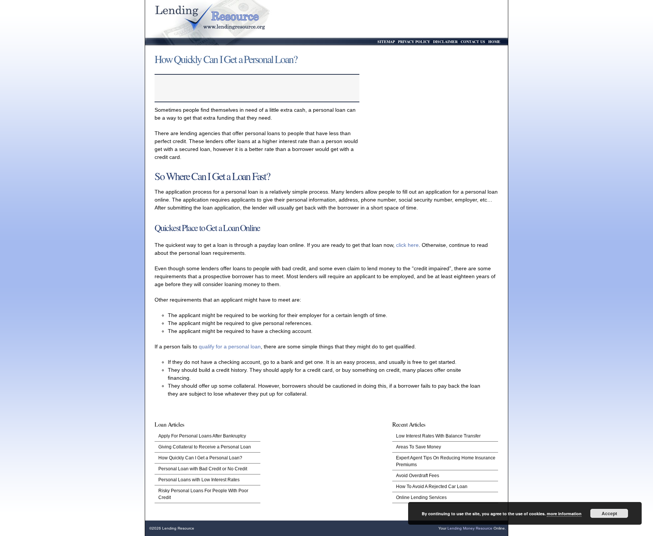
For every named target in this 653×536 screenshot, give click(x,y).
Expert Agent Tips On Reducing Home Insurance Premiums (445, 461)
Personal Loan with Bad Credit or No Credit (202, 468)
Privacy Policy (414, 41)
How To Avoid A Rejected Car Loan (431, 486)
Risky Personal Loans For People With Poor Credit (203, 494)
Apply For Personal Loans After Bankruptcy (202, 436)
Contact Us (473, 41)
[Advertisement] (431, 111)
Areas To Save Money (418, 447)
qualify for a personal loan (230, 346)
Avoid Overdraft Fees (417, 475)
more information (564, 513)
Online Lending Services (421, 497)
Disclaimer (445, 41)
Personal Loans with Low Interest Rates (199, 479)
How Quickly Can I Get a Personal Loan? (200, 458)
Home (494, 41)
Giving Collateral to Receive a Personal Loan (204, 447)
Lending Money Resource (469, 528)
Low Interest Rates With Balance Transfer (438, 436)
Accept (609, 513)
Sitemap (386, 41)
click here (407, 245)
